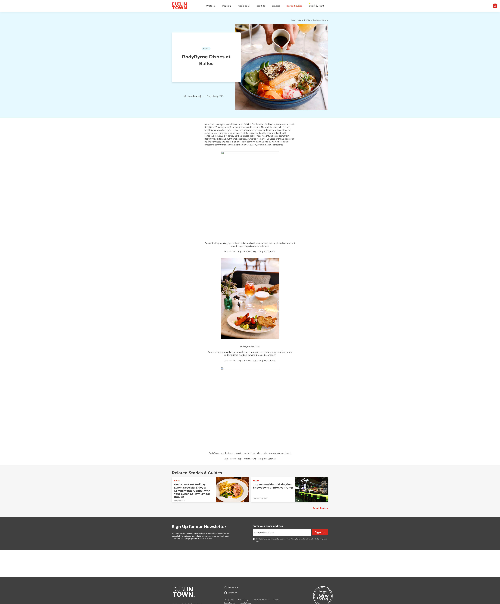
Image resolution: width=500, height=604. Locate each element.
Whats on (210, 6)
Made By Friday (245, 603)
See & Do (261, 6)
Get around (232, 592)
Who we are (233, 587)
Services (276, 6)
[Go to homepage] (183, 592)
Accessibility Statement (260, 600)
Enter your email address (268, 526)
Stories (205, 48)
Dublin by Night (316, 6)
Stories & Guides (294, 6)
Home (293, 20)
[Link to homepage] (180, 6)
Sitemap (277, 600)
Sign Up (320, 532)
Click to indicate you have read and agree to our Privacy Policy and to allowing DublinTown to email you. (291, 540)
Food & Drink (244, 6)
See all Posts (319, 508)
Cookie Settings (229, 603)
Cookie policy (243, 600)
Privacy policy (229, 600)
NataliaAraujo (195, 96)
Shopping (226, 6)
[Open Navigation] (495, 6)
